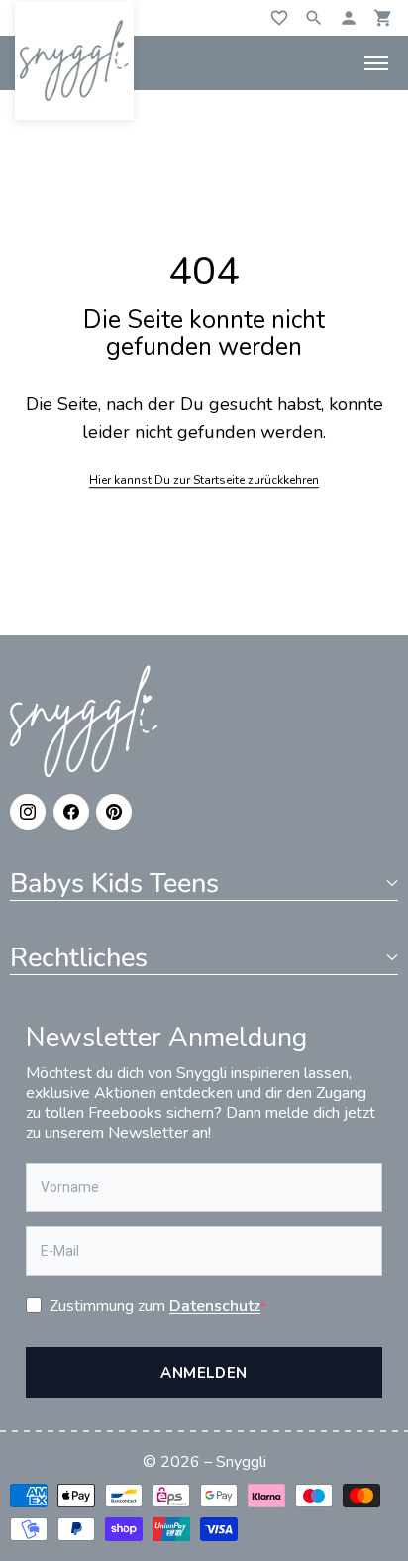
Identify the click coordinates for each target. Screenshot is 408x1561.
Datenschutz (214, 1306)
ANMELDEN (204, 1373)
